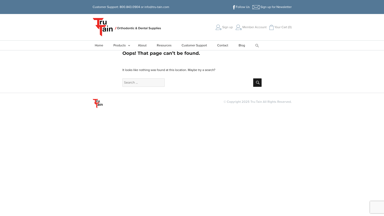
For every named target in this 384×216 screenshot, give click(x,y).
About (142, 45)
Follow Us (242, 7)
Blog (242, 45)
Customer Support (194, 45)
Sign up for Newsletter (276, 7)
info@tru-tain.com (156, 7)
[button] (257, 45)
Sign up (227, 27)
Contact (222, 45)
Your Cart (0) (283, 27)
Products (119, 45)
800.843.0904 (130, 7)
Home (99, 45)
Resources (164, 45)
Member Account (254, 27)
